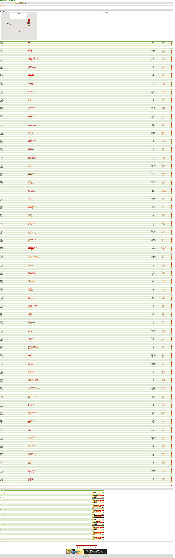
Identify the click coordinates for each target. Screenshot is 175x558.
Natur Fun (163, 420)
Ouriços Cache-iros (163, 215)
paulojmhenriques (163, 304)
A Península (29, 108)
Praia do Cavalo (29, 381)
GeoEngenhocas (163, 296)
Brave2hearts (163, 98)
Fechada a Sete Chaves (30, 216)
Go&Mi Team (163, 65)
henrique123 (163, 421)
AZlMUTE (163, 322)
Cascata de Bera (30, 164)
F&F (163, 126)
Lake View (29, 263)
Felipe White (163, 290)
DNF (28, 192)
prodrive (4, 492)
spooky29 (163, 422)
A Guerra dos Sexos (30, 99)
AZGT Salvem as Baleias (30, 132)
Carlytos (163, 373)
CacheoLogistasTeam (163, 141)
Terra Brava (29, 429)
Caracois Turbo (163, 90)
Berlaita (4, 514)
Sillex (163, 118)
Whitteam (4, 524)
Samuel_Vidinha (163, 157)
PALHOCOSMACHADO (163, 470)
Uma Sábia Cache (30, 456)
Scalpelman (163, 58)
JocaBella (163, 404)
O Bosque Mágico (30, 299)
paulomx (163, 406)
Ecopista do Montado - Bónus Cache (32, 200)
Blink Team (163, 266)
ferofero (163, 356)
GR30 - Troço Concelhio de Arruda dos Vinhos (33, 241)
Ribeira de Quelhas (30, 395)
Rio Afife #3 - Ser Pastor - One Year (32, 396)
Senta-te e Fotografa (30, 413)
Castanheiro (29, 166)
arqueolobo (163, 381)
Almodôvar (163, 223)
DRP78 (163, 346)
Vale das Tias (29, 462)
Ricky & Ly (163, 403)
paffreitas (163, 230)
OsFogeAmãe (163, 298)
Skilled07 (163, 60)
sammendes (163, 461)
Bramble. (163, 164)
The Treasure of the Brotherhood (31, 445)
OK (24, 17)
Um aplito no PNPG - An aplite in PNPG (32, 454)
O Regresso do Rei (30, 324)
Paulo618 (163, 52)
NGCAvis (163, 44)
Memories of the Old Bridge (31, 281)
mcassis (163, 257)
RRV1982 (163, 240)
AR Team (163, 131)
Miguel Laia (163, 222)
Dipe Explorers (163, 390)
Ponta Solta (29, 363)
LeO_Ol (163, 256)
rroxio (163, 116)
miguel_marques (163, 255)
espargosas (163, 405)
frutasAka (4, 529)
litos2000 (163, 332)
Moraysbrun (163, 307)
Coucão (29, 184)
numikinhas (163, 316)
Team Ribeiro (163, 445)
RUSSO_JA (163, 214)
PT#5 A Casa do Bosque (30, 389)
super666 (163, 166)
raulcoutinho (163, 99)
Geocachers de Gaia (163, 233)
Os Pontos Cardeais (163, 190)
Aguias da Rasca (163, 143)
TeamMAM (163, 217)
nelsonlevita (163, 108)
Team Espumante (163, 398)
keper (163, 92)
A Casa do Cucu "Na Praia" (31, 92)
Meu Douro (29, 282)
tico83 (163, 59)
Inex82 (163, 100)
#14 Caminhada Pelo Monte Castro (32, 52)
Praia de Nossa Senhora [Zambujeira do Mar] (33, 380)
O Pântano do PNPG (30, 314)
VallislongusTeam (163, 323)
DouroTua (163, 282)
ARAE (28, 123)
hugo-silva (163, 355)
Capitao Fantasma (163, 265)
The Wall (29, 446)
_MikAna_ (163, 288)
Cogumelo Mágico (30, 181)
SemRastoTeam (163, 478)
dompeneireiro (163, 280)
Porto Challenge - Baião (30, 372)
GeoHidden (163, 477)
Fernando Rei (163, 299)
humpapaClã (163, 76)
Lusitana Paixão (4, 509)
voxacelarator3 (163, 42)
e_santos (163, 115)
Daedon (163, 321)
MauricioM (163, 372)
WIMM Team (163, 49)
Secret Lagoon (29, 411)
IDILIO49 (163, 232)
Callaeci (163, 480)
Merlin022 (163, 67)
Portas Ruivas (29, 370)
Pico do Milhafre (29, 354)
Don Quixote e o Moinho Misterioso (32, 197)
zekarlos (163, 305)
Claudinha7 (163, 148)
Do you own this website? (15, 17)
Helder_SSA (163, 75)
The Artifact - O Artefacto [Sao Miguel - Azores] (33, 436)
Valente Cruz (163, 182)
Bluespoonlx (163, 331)
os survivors (163, 77)
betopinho (163, 273)
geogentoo (163, 142)
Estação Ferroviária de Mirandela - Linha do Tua (33, 206)
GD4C (163, 329)
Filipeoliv (163, 57)
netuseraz (163, 239)
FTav (3, 497)
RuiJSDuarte (163, 241)
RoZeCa (163, 134)
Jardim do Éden (29, 258)
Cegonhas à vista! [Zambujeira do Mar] (32, 173)
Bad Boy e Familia (163, 463)
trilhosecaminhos (163, 472)
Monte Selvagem (29, 289)
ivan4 (163, 50)
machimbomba (163, 51)
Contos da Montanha (30, 182)
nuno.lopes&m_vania (163, 315)
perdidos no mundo (163, 68)
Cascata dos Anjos (30, 165)
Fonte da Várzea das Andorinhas (31, 223)
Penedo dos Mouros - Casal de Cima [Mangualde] (33, 347)
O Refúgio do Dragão (30, 323)
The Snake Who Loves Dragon (31, 444)
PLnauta (163, 167)
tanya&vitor (163, 250)
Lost (28, 274)
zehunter (163, 123)
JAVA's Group (163, 249)
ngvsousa (163, 124)
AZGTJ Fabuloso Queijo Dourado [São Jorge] (33, 133)
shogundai (163, 365)
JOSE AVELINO (163, 181)
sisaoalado (163, 125)
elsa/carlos (163, 363)
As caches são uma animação (31, 126)
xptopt (163, 150)
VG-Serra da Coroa (30, 469)
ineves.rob (163, 462)
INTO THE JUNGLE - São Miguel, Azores (32, 256)
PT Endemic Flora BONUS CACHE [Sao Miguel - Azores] (34, 388)
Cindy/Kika (163, 140)
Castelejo (29, 167)
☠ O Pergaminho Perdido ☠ (31, 68)
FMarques (4, 536)
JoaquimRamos (163, 464)
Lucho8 (163, 314)
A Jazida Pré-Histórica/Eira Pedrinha (32, 101)
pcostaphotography (163, 151)
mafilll (163, 395)
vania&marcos (163, 362)
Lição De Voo (29, 271)
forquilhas (163, 479)
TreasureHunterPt (163, 340)
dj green (163, 469)
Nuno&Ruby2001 (163, 258)
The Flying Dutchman (30, 438)
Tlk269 (163, 101)
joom (163, 454)
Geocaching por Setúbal (30, 232)
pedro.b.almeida (163, 455)
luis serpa (163, 198)
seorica (163, 289)
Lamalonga (29, 264)
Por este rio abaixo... (30, 365)
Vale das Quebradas (30, 461)
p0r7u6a (163, 396)
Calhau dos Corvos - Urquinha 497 (32, 151)
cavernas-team (163, 189)
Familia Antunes (29, 215)
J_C (3, 534)
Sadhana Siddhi (29, 406)
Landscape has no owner (30, 265)
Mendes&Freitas (163, 165)
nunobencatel (163, 109)
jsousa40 (163, 159)
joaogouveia (163, 93)
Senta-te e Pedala (30, 414)
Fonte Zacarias (29, 225)
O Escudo (29, 307)
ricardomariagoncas (163, 231)
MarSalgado (163, 183)
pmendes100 (163, 263)
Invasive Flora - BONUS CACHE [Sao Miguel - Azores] (34, 257)
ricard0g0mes (163, 348)
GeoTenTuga (163, 91)
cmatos (163, 347)
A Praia (28, 109)
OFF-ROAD (29, 330)
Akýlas (163, 437)
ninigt (163, 339)
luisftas (163, 274)
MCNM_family (163, 389)
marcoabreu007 (163, 110)
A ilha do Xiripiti (29, 100)
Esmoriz (163, 133)
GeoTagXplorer (163, 197)
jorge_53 (163, 206)
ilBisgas (163, 313)
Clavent (163, 397)
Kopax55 (163, 175)
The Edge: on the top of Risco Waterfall (32, 437)
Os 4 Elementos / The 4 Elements (31, 337)
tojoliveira (163, 117)
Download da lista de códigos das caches (7, 486)
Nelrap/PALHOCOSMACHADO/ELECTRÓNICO (163, 387)
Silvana (163, 411)
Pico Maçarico (29, 356)
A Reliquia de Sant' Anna (30, 110)
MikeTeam (4, 502)
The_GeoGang (163, 82)
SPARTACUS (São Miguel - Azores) (32, 420)
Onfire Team (163, 66)
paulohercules (163, 173)
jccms (163, 43)
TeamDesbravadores (163, 191)
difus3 (3, 519)
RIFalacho (163, 74)
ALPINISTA (29, 117)
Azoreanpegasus (163, 132)
